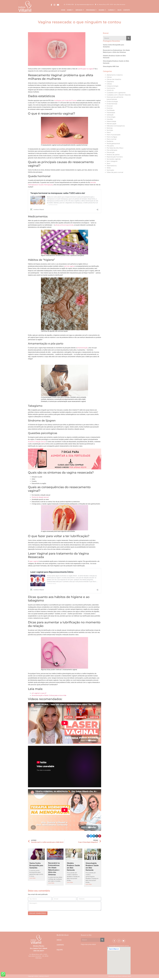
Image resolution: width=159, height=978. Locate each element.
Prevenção (110, 152)
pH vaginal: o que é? (39, 693)
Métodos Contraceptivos (116, 126)
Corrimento (111, 88)
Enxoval (109, 106)
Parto (109, 132)
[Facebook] (51, 5)
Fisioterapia (111, 112)
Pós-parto (110, 146)
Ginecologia (111, 117)
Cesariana (110, 81)
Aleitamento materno (115, 75)
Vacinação (110, 170)
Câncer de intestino (114, 79)
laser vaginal (33, 561)
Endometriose (112, 104)
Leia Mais (32, 878)
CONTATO (60, 945)
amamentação (82, 348)
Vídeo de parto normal (115, 172)
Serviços (79, 10)
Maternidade (111, 121)
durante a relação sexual (37, 441)
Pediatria (110, 141)
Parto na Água (112, 137)
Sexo (108, 163)
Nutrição (110, 130)
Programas (90, 10)
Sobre (69, 10)
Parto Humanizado (113, 135)
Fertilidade (111, 110)
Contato (126, 10)
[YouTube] (57, 5)
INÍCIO (59, 940)
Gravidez (110, 119)
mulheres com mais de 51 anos (65, 100)
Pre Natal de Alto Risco (115, 148)
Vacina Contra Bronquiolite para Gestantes (36, 865)
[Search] (128, 38)
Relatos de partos (113, 154)
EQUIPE (60, 950)
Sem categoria (112, 161)
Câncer (109, 77)
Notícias (110, 128)
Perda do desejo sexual (40, 497)
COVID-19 (110, 90)
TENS (109, 168)
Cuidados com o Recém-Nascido (119, 95)
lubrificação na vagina (85, 69)
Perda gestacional (113, 143)
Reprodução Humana (115, 157)
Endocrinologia (112, 101)
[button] (88, 836)
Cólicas (109, 84)
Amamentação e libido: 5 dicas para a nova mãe (49, 695)
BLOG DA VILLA (62, 935)
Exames (101, 10)
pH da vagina (69, 266)
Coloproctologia (112, 86)
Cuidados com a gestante (116, 93)
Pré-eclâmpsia (112, 150)
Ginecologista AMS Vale (111, 66)
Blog (119, 10)
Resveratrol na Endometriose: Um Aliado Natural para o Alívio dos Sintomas (54, 869)
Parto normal (111, 139)
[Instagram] (54, 5)
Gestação (110, 115)
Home (63, 10)
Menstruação (111, 123)
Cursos (111, 10)
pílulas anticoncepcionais (64, 225)
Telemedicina (111, 166)
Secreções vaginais (114, 159)
